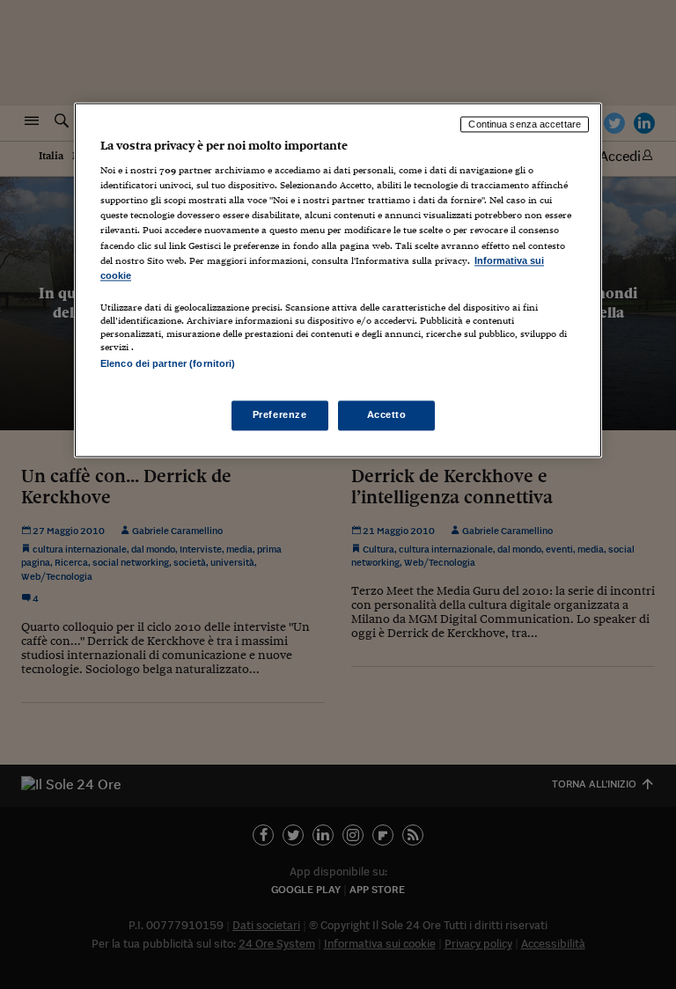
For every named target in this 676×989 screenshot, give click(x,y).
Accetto (387, 414)
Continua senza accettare (524, 124)
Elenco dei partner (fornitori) (167, 363)
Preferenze (280, 414)
